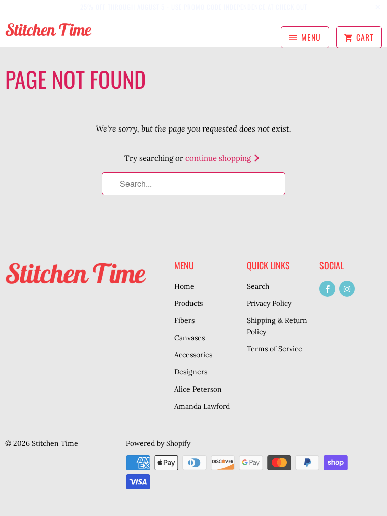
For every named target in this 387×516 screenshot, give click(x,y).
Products (188, 303)
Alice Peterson (198, 389)
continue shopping (219, 158)
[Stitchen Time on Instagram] (347, 289)
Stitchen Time (55, 443)
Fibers (184, 320)
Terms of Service (274, 348)
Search (258, 286)
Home (184, 286)
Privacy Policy (269, 303)
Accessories (193, 354)
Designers (190, 371)
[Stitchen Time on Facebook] (327, 289)
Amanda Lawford (202, 406)
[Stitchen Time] (48, 34)
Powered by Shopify (158, 443)
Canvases (189, 337)
